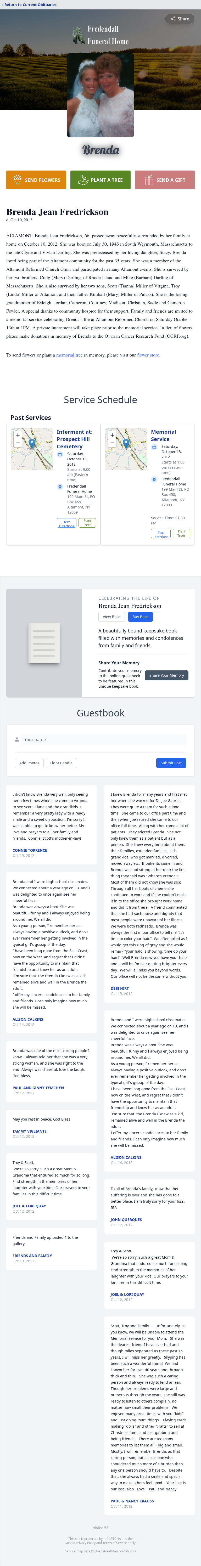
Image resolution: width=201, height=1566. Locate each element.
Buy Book (140, 616)
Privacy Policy (86, 1543)
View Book (111, 616)
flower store (148, 355)
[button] (32, 443)
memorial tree (69, 355)
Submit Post (171, 762)
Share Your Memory (166, 675)
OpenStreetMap (106, 1551)
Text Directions (66, 524)
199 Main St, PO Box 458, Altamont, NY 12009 (81, 504)
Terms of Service (115, 1543)
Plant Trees (87, 522)
